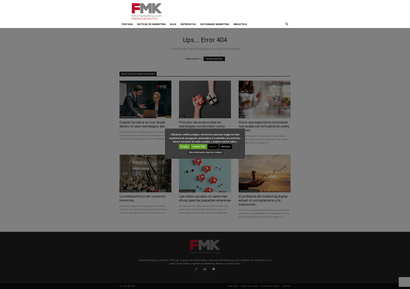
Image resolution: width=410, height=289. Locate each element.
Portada (127, 24)
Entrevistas (188, 24)
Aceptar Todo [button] (199, 146)
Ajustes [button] (213, 146)
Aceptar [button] (184, 146)
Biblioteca (240, 24)
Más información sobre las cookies (205, 152)
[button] (287, 24)
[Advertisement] (232, 11)
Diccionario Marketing (214, 24)
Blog (173, 24)
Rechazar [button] (225, 146)
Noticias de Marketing (151, 24)
